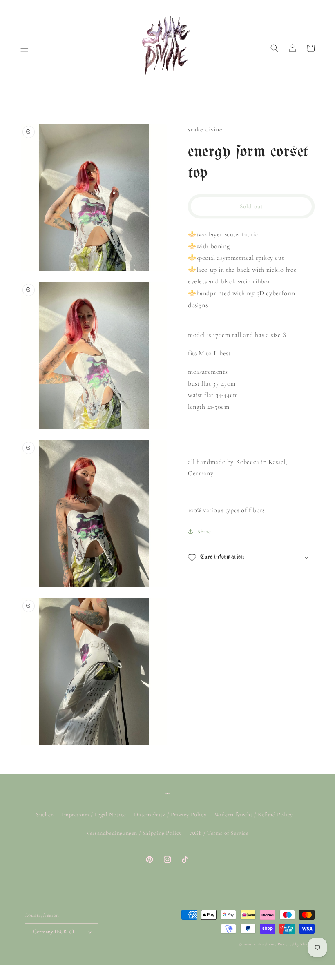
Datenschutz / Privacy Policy (170, 814)
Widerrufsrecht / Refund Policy (253, 814)
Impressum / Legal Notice (94, 814)
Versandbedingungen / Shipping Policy (134, 832)
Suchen (45, 814)
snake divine (265, 944)
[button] (25, 48)
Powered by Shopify (296, 944)
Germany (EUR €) (53, 931)
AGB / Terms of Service (219, 832)
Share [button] (204, 531)
